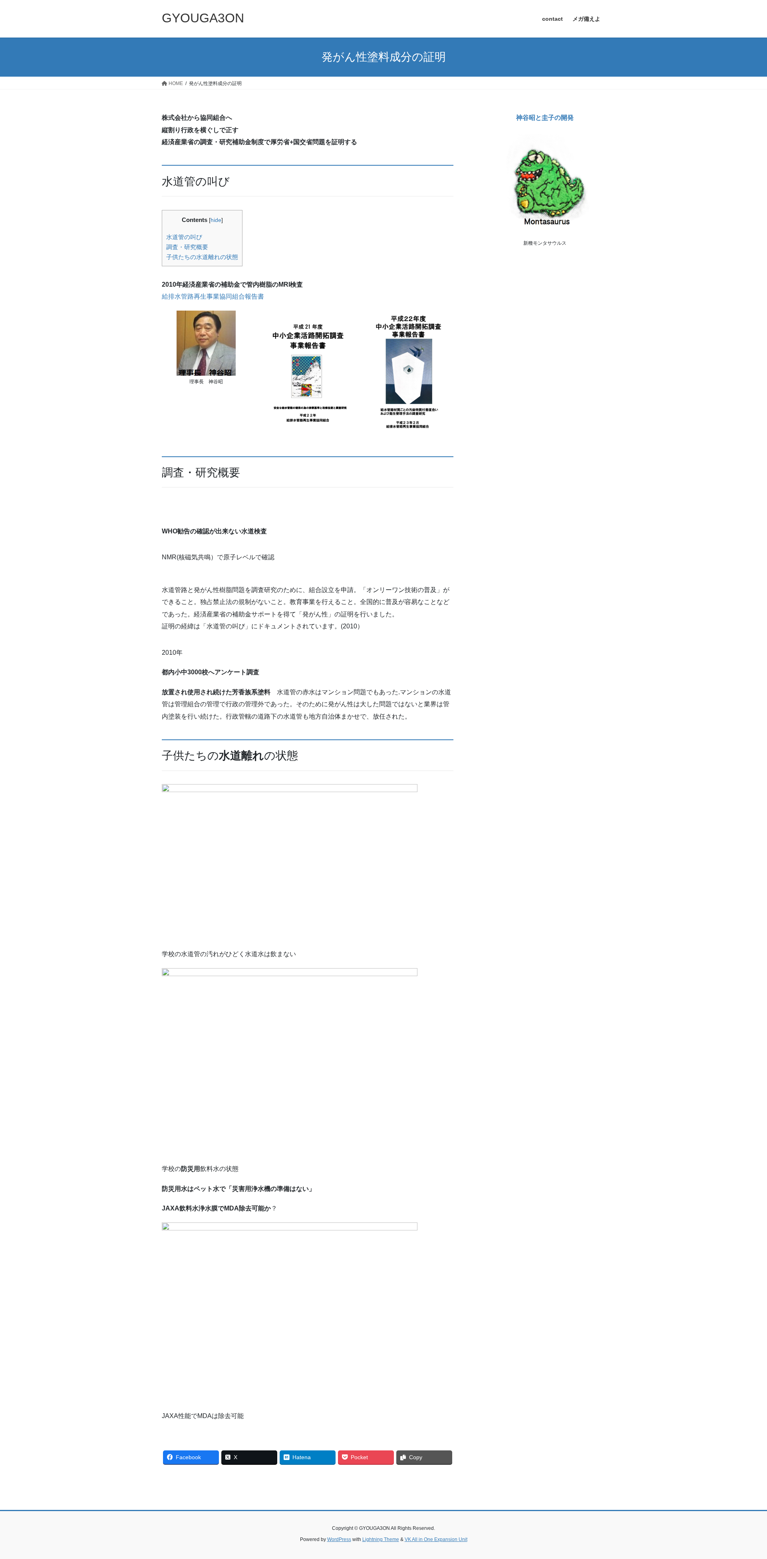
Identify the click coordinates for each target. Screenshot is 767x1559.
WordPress (339, 1539)
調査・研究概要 (187, 247)
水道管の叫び (184, 237)
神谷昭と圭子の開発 (545, 117)
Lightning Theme (380, 1539)
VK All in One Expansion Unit (436, 1539)
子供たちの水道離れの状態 (202, 257)
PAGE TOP (742, 1505)
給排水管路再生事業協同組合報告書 (213, 296)
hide (216, 220)
